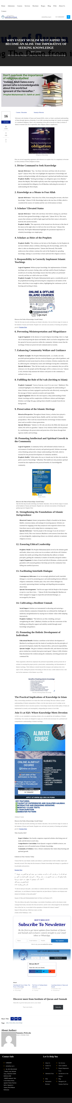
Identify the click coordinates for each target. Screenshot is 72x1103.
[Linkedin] (19, 1018)
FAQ (54, 6)
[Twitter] (16, 1018)
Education (24, 112)
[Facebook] (12, 1018)
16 (6, 116)
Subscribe (58, 1007)
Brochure (35, 6)
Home (3, 6)
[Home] (9, 17)
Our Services (62, 1063)
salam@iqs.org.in (46, 17)
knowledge (19, 1023)
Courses (19, 6)
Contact (3, 11)
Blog (49, 6)
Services (27, 6)
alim (7, 1023)
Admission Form (49, 1073)
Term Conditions (63, 1065)
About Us (62, 6)
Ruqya (43, 6)
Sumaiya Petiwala (39, 112)
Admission (11, 6)
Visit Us (47, 1068)
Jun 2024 (6, 122)
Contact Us (48, 1065)
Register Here (23, 327)
